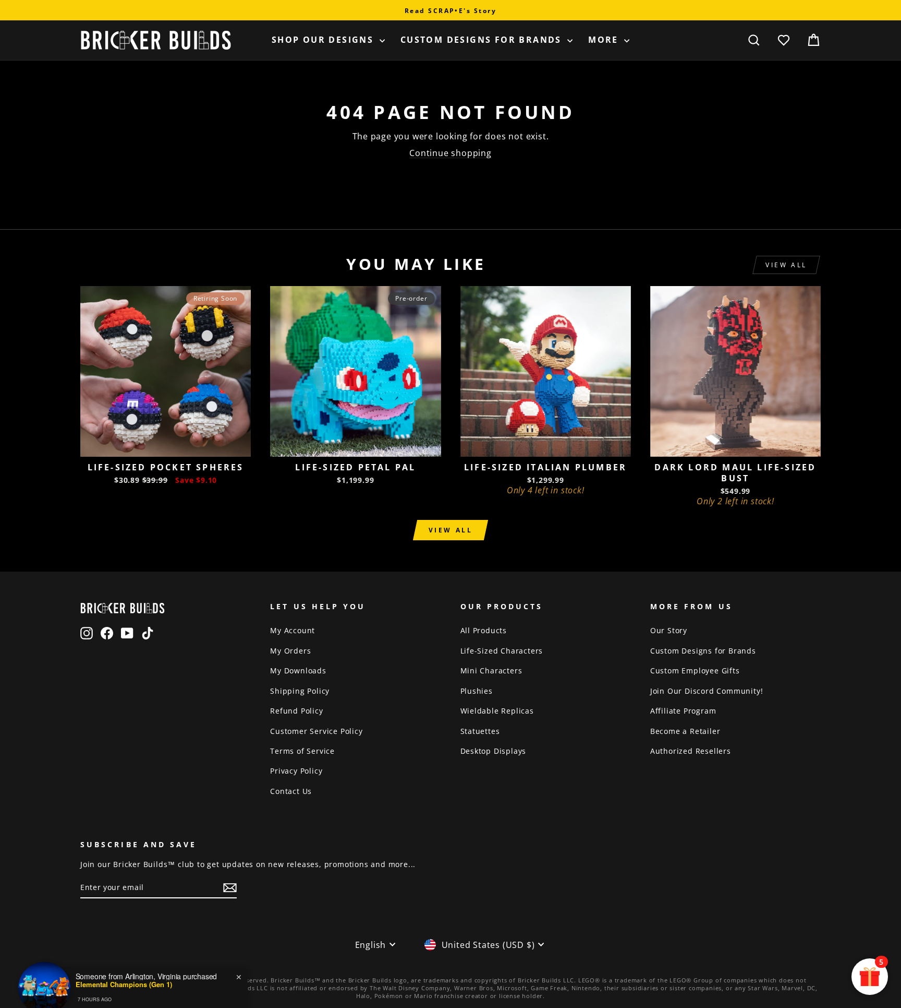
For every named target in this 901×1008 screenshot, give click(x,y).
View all (786, 264)
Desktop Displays (493, 751)
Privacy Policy (296, 771)
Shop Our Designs (324, 39)
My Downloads (298, 670)
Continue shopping (450, 153)
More (605, 39)
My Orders (290, 651)
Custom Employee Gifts (695, 670)
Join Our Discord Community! (706, 691)
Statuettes (480, 731)
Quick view (165, 445)
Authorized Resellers (690, 751)
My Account (292, 630)
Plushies (476, 691)
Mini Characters (491, 670)
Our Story (668, 630)
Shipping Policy (300, 691)
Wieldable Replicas (497, 711)
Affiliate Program (683, 711)
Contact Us (291, 791)
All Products (483, 630)
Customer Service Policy (316, 731)
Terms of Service (302, 751)
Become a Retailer (685, 731)
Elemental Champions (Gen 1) (124, 968)
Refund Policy (296, 711)
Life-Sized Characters (501, 651)
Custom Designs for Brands (482, 39)
